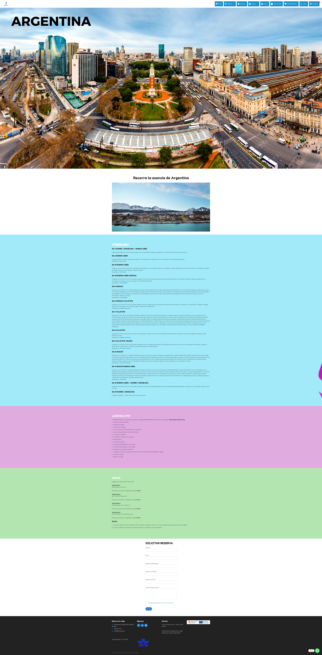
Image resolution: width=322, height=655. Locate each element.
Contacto (315, 4)
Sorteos (253, 4)
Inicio (219, 4)
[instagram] (146, 625)
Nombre (147, 547)
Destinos (229, 4)
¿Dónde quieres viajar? (152, 587)
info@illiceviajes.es (119, 631)
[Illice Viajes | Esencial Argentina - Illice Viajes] (6, 3)
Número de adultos (151, 571)
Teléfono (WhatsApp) (151, 563)
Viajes (304, 4)
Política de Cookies (167, 633)
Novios (265, 4)
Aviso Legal (178, 631)
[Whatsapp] (317, 650)
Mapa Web (177, 633)
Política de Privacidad (166, 603)
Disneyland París (292, 4)
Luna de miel (277, 4)
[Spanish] (320, 2)
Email (147, 555)
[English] (318, 2)
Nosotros (242, 4)
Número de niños (150, 579)
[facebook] (138, 625)
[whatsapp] (142, 625)
